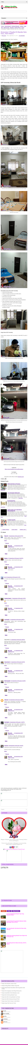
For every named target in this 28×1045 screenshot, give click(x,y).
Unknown (6, 699)
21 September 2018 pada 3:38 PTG (17, 639)
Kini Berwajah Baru (11, 500)
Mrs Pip (4, 1016)
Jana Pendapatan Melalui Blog (13, 492)
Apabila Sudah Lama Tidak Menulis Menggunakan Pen (14, 510)
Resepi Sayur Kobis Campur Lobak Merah (10, 1001)
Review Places (17, 27)
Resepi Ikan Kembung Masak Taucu (9, 994)
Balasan (7, 543)
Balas (5, 540)
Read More (3, 490)
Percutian (12, 27)
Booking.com (21, 476)
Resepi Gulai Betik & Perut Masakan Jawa (10, 992)
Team (9, 911)
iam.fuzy (6, 745)
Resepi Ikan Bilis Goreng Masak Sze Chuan (11, 997)
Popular (3, 911)
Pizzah (4, 1010)
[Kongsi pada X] (4, 479)
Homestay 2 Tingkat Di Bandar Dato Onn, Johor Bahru (14, 32)
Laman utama (14, 529)
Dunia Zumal (7, 662)
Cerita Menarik (8, 26)
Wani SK (6, 535)
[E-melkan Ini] (1, 479)
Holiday (21, 26)
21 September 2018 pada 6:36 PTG (17, 662)
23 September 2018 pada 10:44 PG (18, 680)
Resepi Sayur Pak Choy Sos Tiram (9, 1003)
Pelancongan (6, 27)
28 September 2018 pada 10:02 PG (15, 745)
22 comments (22, 35)
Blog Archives (16, 911)
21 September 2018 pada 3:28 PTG (17, 619)
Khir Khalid (6, 722)
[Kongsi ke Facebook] (5, 479)
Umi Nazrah (6, 619)
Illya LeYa (4, 35)
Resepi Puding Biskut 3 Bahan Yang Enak (10, 985)
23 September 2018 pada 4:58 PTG (16, 699)
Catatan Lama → (23, 529)
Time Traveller (6, 1013)
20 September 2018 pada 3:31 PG (13, 577)
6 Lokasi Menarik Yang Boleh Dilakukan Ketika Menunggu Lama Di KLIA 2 (16, 921)
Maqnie (6, 558)
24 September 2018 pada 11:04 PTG (17, 722)
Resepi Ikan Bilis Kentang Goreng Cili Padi (10, 999)
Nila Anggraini (7, 680)
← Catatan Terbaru (5, 529)
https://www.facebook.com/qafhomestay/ (14, 469)
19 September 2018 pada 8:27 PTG (15, 535)
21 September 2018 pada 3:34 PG (18, 598)
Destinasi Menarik (15, 26)
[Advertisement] (14, 884)
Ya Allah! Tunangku (11, 519)
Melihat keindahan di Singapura (13, 483)
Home (2, 26)
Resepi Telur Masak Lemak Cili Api (9, 983)
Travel (22, 27)
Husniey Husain (7, 598)
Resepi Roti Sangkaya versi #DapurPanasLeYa (11, 990)
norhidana (5, 1019)
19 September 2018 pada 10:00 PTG (15, 558)
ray (5, 577)
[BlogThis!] (3, 479)
